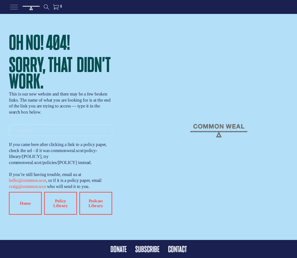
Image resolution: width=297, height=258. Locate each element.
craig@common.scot (27, 186)
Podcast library (95, 203)
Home (25, 203)
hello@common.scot (27, 180)
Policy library (60, 203)
